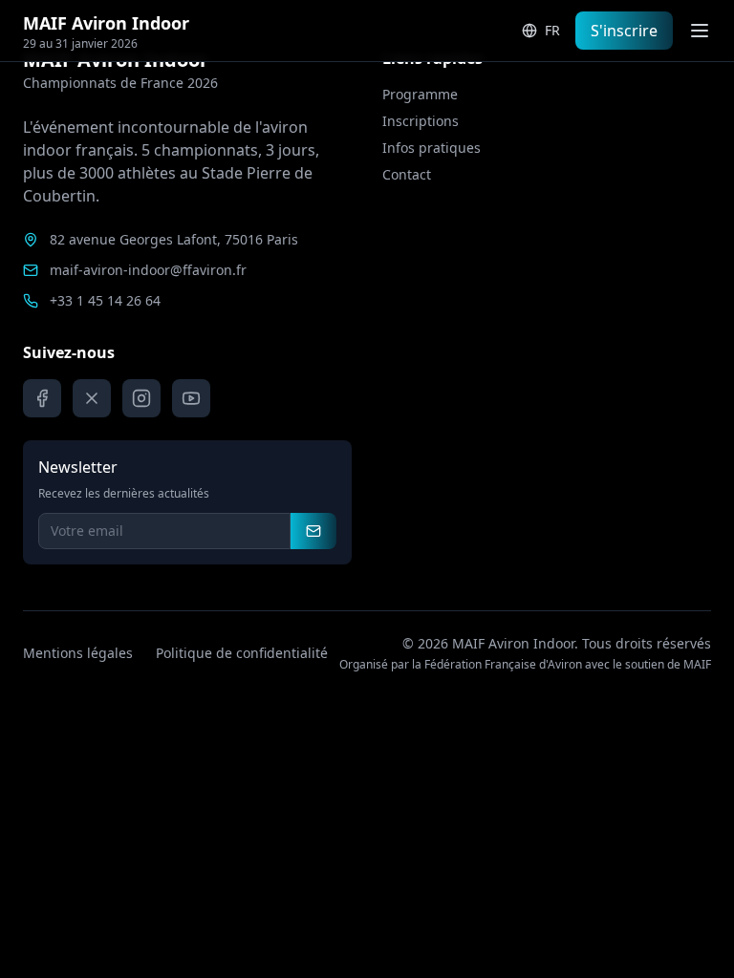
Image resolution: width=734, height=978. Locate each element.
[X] (92, 398)
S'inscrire (624, 30)
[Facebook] (42, 398)
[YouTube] (191, 398)
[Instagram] (141, 398)
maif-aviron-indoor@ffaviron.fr (148, 270)
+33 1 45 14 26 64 (105, 300)
